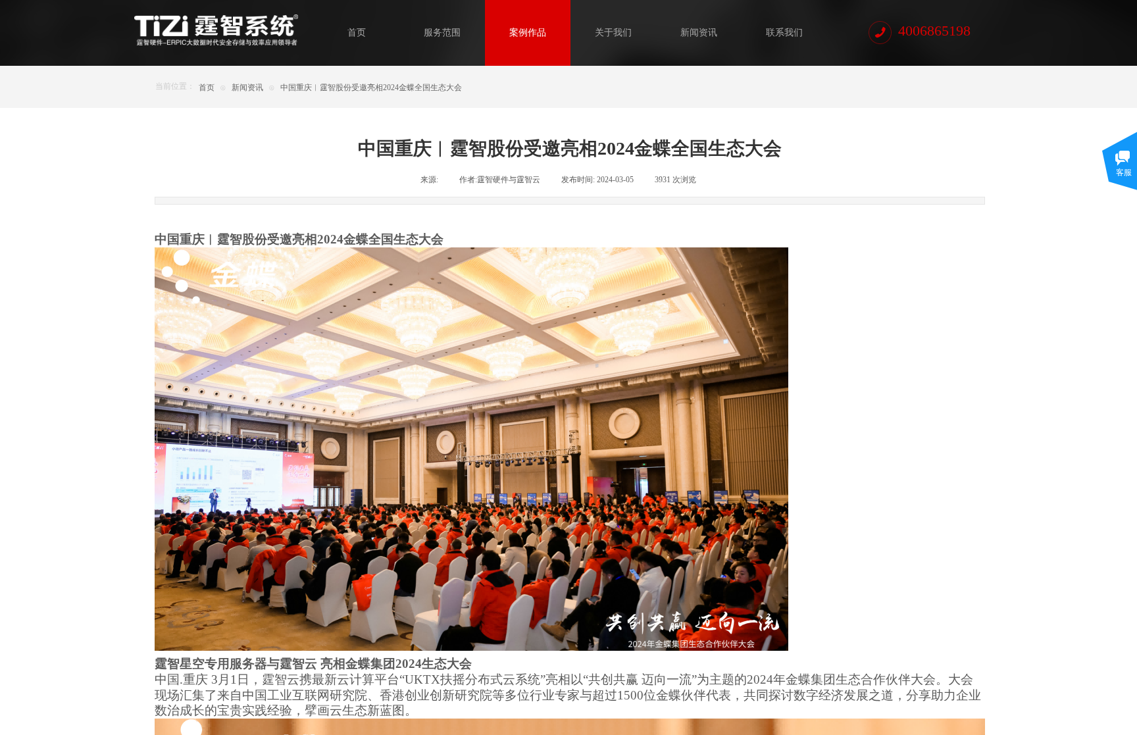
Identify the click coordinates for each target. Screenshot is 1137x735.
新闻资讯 (698, 33)
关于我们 (613, 33)
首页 (356, 33)
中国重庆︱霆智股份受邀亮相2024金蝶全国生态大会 (371, 87)
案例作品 (527, 33)
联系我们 (784, 33)
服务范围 (442, 33)
